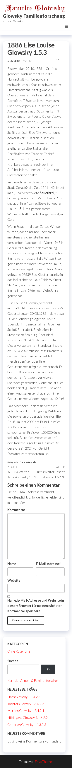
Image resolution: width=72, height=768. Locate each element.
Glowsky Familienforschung (34, 16)
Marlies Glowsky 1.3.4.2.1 (25, 711)
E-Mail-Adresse (48, 564)
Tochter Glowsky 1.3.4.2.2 (25, 704)
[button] (66, 26)
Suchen (12, 661)
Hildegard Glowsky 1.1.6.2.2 (27, 718)
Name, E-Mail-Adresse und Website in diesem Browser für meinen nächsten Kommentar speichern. (35, 605)
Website (13, 580)
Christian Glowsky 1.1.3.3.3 (26, 725)
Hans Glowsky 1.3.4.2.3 (23, 697)
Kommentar (17, 510)
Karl (30, 60)
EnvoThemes (44, 762)
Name (12, 564)
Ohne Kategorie (28, 462)
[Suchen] (48, 669)
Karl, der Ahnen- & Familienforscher (32, 680)
